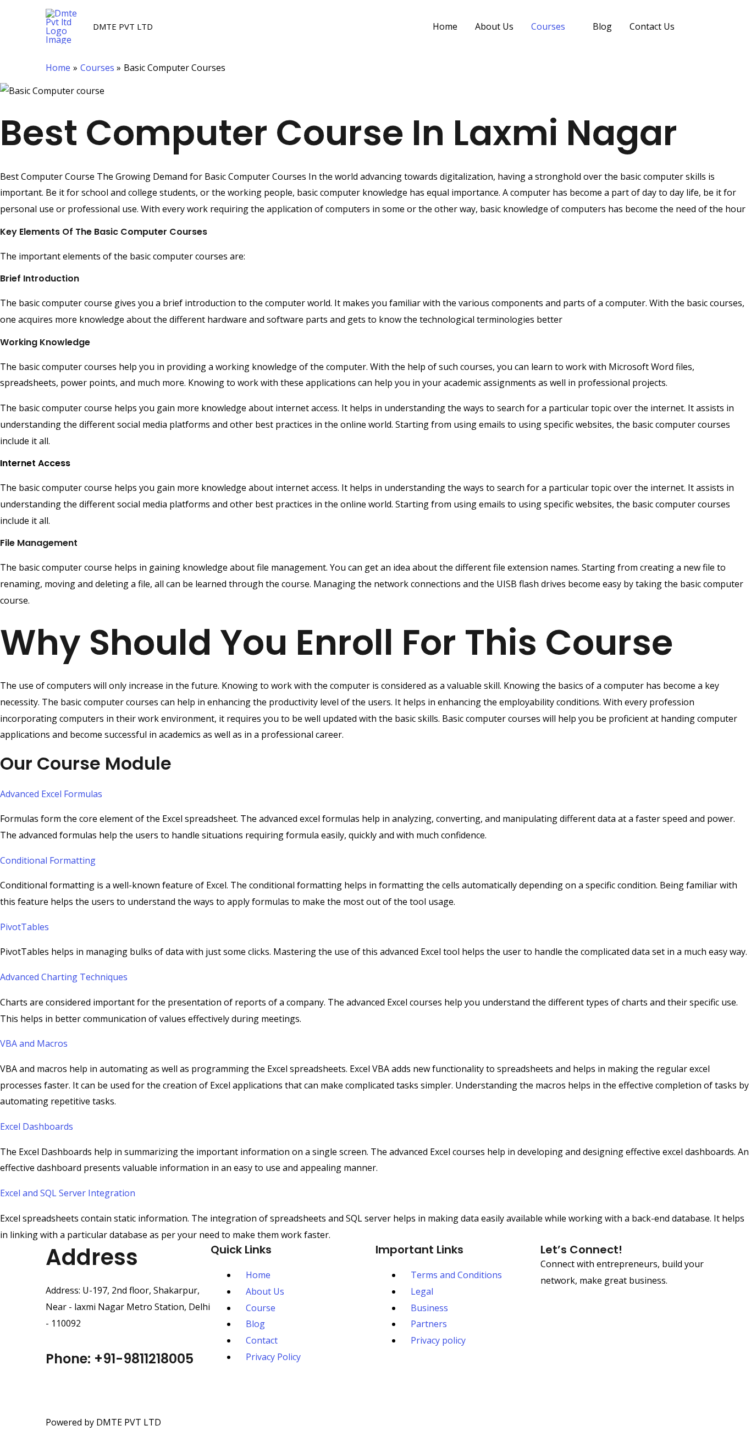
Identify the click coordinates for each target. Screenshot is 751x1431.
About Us (494, 26)
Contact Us (652, 26)
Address (92, 1257)
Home (445, 26)
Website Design (386, 1391)
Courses (548, 26)
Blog (602, 26)
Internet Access (35, 463)
